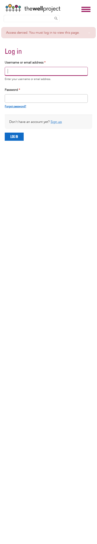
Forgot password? (15, 106)
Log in (14, 136)
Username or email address (25, 62)
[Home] (42, 8)
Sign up (56, 122)
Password (12, 90)
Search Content (56, 18)
